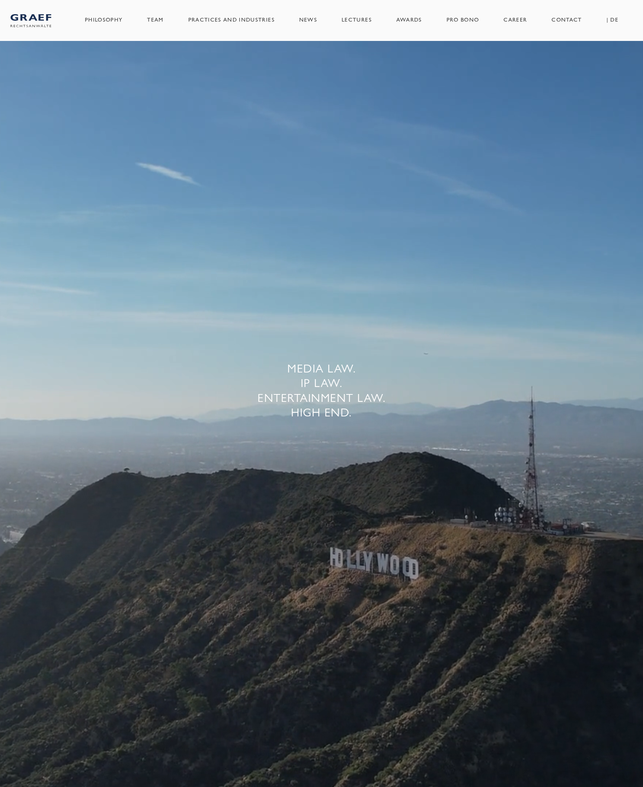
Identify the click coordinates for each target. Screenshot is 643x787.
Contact (566, 19)
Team (155, 19)
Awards (409, 19)
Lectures (357, 19)
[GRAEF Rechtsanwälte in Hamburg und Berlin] (31, 20)
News (308, 19)
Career (515, 19)
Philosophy (104, 19)
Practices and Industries (231, 19)
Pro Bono (463, 19)
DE (614, 19)
